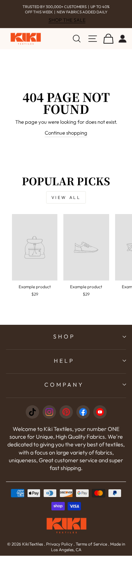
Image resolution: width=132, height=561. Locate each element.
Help (64, 360)
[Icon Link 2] (49, 412)
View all (66, 197)
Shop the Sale (67, 20)
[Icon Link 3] (66, 412)
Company (64, 384)
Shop (64, 336)
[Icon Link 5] (100, 412)
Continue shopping (66, 132)
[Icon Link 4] (83, 412)
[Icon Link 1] (32, 412)
